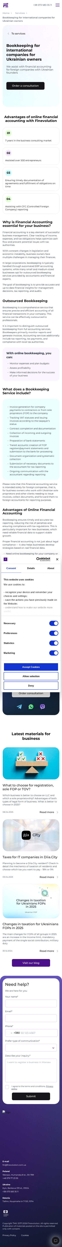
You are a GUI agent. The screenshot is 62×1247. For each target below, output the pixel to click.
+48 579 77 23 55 (10, 1178)
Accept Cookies (31, 666)
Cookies (25, 1235)
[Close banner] (57, 559)
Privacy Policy (9, 1235)
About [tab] (50, 568)
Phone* (9, 1026)
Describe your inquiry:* (17, 1055)
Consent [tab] (11, 568)
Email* (8, 1011)
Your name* (11, 996)
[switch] (53, 633)
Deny (31, 685)
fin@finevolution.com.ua (14, 1165)
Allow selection (31, 676)
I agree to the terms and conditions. (32, 1087)
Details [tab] (31, 568)
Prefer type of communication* (22, 1040)
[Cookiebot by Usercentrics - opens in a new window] (37, 559)
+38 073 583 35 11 (42, 5)
